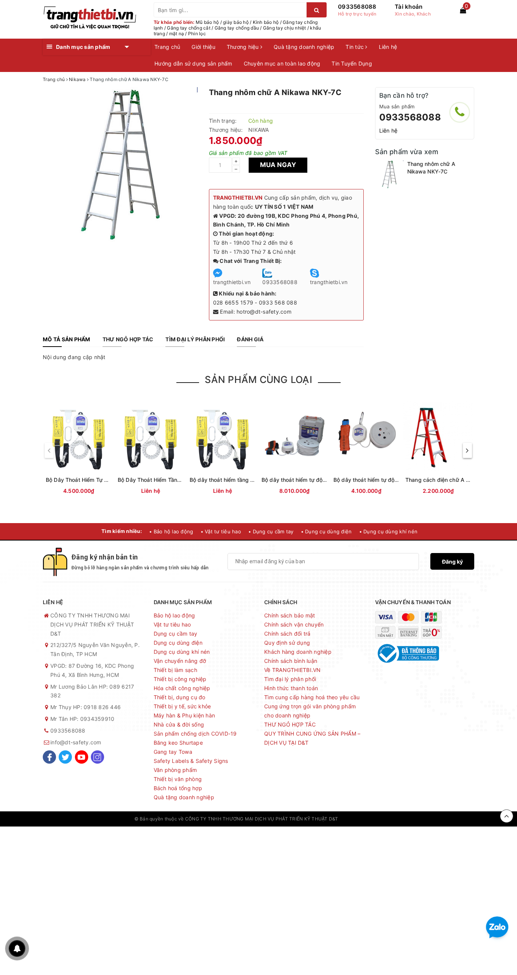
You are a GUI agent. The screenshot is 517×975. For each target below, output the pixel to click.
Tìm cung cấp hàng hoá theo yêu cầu (312, 697)
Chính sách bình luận (290, 661)
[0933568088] (459, 112)
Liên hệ (388, 47)
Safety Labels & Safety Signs (191, 761)
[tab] (66, 339)
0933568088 (357, 6)
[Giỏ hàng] (463, 10)
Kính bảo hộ (266, 22)
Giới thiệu (203, 47)
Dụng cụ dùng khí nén (182, 651)
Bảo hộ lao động (174, 615)
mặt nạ (176, 33)
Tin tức (355, 47)
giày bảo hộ (236, 22)
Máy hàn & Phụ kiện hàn (184, 715)
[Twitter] (65, 757)
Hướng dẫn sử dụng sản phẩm (193, 63)
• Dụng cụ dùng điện (326, 531)
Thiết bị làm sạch (175, 670)
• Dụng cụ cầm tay (270, 531)
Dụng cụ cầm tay (176, 633)
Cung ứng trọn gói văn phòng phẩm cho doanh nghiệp (310, 711)
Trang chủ (167, 47)
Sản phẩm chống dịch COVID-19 (195, 733)
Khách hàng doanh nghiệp (298, 651)
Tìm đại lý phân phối (290, 679)
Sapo (377, 819)
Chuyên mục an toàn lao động (282, 63)
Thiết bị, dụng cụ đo (180, 697)
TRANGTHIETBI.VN (238, 197)
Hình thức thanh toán (291, 688)
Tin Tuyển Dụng (352, 63)
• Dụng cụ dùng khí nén (388, 531)
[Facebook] (49, 757)
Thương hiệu (243, 47)
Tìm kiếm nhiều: (121, 531)
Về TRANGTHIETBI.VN (292, 670)
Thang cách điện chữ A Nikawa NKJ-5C (455, 480)
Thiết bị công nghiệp (180, 679)
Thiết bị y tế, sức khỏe (182, 706)
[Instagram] (97, 757)
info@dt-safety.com (75, 742)
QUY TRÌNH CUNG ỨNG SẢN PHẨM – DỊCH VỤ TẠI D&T (312, 738)
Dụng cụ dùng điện (178, 642)
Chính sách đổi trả (287, 633)
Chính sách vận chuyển (294, 624)
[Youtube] (81, 757)
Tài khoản (408, 6)
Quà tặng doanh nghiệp (304, 47)
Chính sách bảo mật (289, 615)
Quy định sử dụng (287, 642)
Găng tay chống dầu (237, 28)
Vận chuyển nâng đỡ (180, 661)
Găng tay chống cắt (188, 28)
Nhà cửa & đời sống (179, 724)
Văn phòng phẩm (175, 770)
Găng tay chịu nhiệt (284, 28)
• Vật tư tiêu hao (221, 531)
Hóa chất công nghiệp (182, 688)
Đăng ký (452, 561)
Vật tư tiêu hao (172, 624)
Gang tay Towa (173, 751)
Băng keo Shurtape (178, 742)
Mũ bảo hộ (207, 22)
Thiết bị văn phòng (178, 779)
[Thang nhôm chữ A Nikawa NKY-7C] (389, 174)
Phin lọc (197, 33)
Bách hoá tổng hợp (178, 788)
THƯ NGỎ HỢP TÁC (290, 724)
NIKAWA (258, 130)
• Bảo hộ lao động (171, 531)
